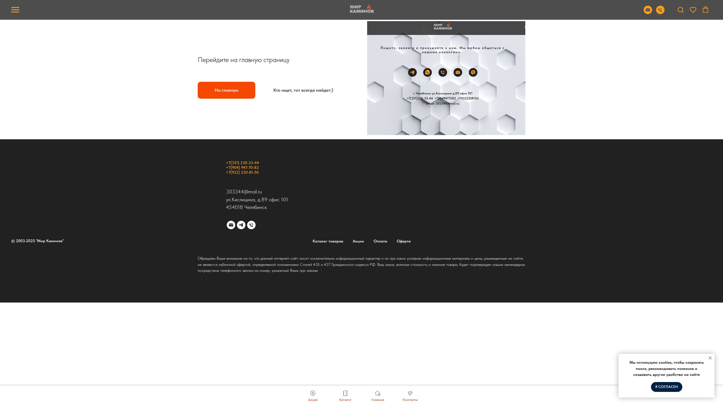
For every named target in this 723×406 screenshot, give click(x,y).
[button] (680, 9)
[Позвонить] (660, 12)
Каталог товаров (328, 241)
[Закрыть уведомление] (710, 358)
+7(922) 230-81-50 (242, 172)
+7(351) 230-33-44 (242, 162)
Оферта (404, 241)
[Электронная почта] (231, 225)
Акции (358, 241)
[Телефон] (251, 225)
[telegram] (241, 225)
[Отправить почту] (648, 12)
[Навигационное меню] (15, 10)
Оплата (380, 241)
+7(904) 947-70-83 (242, 167)
